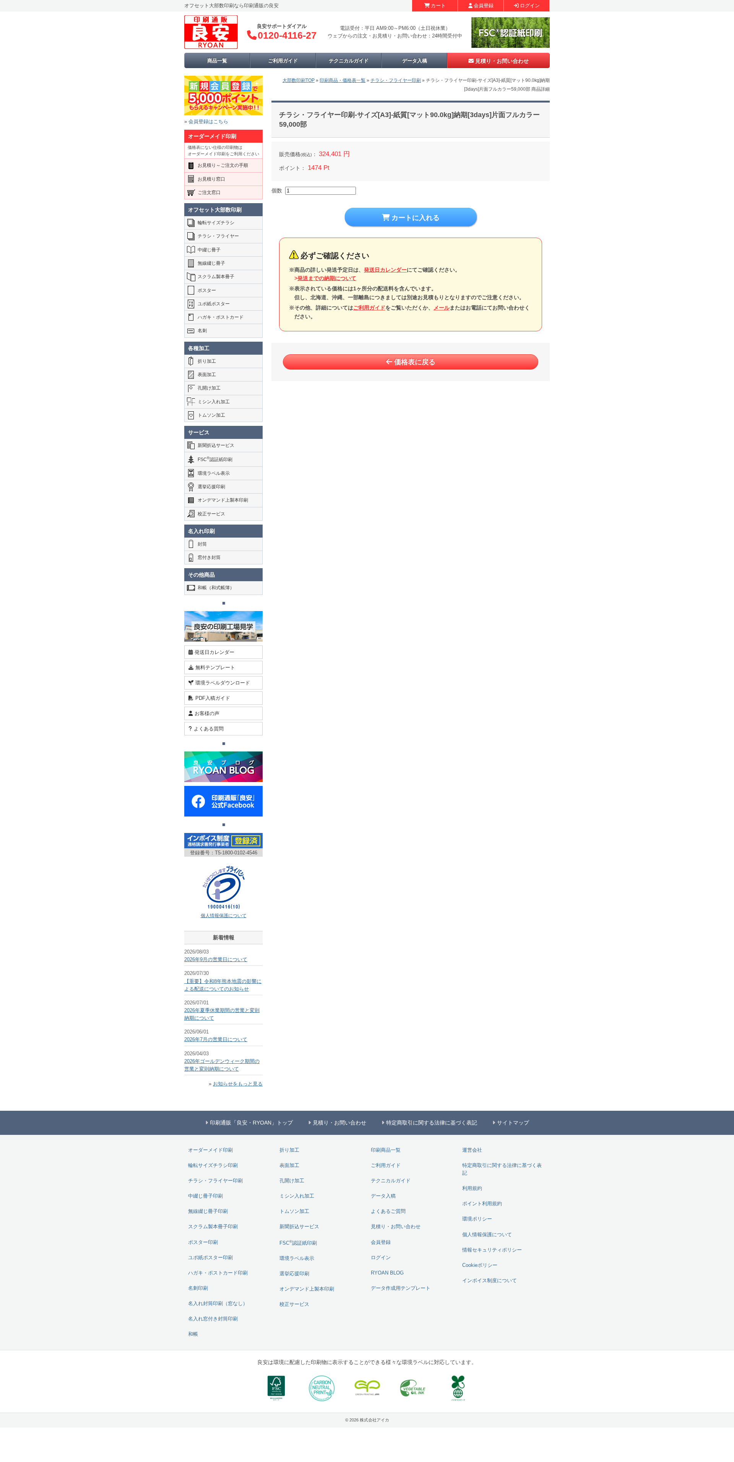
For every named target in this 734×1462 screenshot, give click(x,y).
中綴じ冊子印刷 (205, 1196)
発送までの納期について (326, 278)
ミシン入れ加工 (214, 401)
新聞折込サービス (216, 445)
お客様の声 (207, 713)
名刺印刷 (198, 1288)
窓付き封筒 (209, 557)
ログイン (530, 5)
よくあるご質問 (388, 1211)
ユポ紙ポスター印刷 (210, 1257)
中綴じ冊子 (209, 250)
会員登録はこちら (208, 121)
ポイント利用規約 (482, 1203)
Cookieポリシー (479, 1265)
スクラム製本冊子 (216, 276)
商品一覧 (217, 61)
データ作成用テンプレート (400, 1288)
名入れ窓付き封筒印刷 (213, 1319)
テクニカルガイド (349, 61)
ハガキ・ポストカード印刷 (218, 1273)
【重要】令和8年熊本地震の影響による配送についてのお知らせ (222, 985)
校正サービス (211, 514)
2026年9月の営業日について (215, 959)
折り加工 (207, 361)
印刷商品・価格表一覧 (342, 80)
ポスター (207, 290)
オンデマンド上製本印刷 (223, 500)
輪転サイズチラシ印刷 (213, 1165)
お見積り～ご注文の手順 (223, 165)
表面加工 (207, 374)
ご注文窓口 (209, 192)
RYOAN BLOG (387, 1273)
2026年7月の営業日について (215, 1039)
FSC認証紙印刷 (215, 459)
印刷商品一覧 (386, 1150)
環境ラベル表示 (214, 473)
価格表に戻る (414, 362)
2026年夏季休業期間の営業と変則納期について (222, 1014)
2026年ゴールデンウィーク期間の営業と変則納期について (222, 1065)
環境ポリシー (477, 1219)
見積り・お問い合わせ (502, 61)
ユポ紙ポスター (214, 303)
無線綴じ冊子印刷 (208, 1211)
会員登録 (484, 5)
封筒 (202, 544)
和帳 (193, 1334)
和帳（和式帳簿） (216, 587)
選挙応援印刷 (211, 486)
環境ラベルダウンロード (222, 683)
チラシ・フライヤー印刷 (395, 80)
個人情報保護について (224, 915)
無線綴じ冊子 (211, 263)
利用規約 (472, 1188)
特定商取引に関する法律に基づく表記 (502, 1169)
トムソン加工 (211, 415)
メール (442, 308)
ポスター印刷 (203, 1242)
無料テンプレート (215, 667)
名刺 (202, 330)
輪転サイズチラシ (216, 222)
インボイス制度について (489, 1280)
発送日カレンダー (385, 270)
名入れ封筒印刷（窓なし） (218, 1303)
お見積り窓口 (211, 179)
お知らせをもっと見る (238, 1084)
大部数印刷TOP (299, 80)
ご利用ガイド (283, 61)
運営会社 (472, 1150)
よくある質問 (209, 729)
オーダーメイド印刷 (210, 1150)
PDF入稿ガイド (212, 698)
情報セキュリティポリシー (492, 1250)
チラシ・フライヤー (218, 236)
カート (438, 5)
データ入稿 (414, 61)
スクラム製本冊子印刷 (213, 1226)
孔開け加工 (209, 388)
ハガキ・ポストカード (221, 317)
